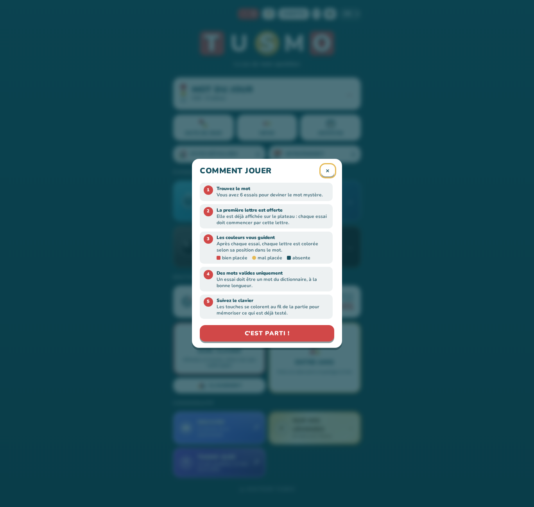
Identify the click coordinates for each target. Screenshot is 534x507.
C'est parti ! (267, 333)
